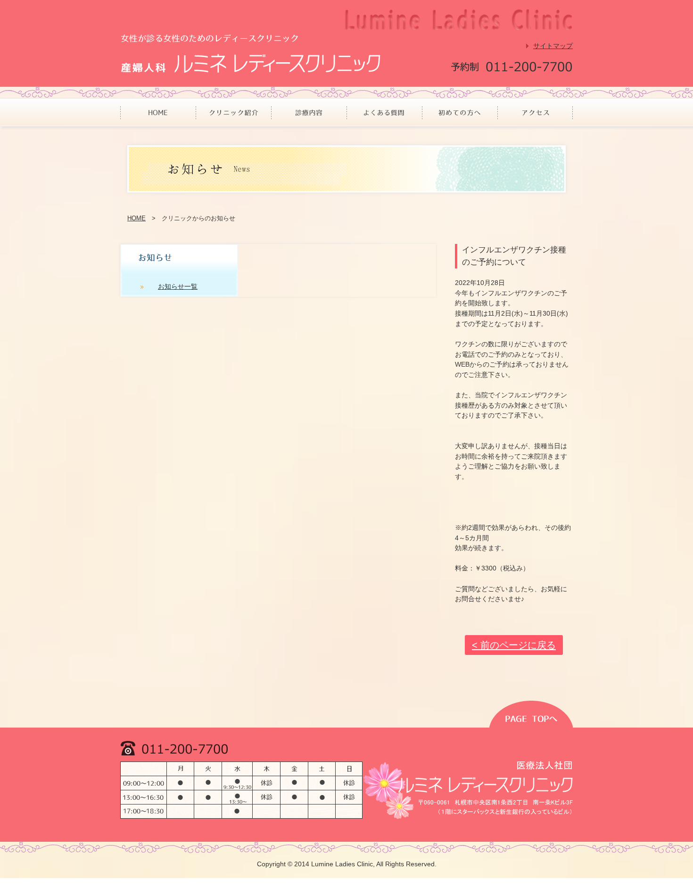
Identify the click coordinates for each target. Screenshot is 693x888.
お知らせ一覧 (178, 286)
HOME (136, 218)
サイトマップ (553, 46)
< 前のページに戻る (514, 645)
